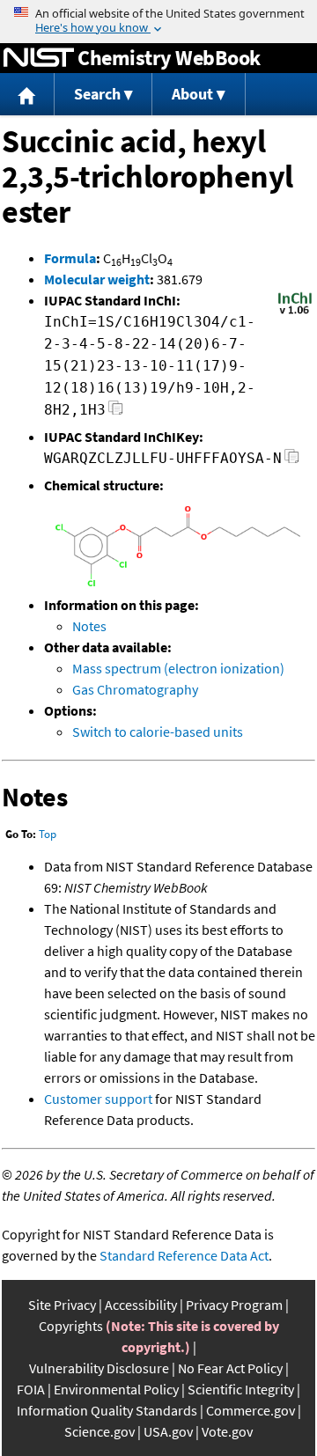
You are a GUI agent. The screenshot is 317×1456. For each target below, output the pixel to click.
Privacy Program (234, 1304)
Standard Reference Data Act (184, 1255)
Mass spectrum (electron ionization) (178, 668)
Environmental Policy (116, 1389)
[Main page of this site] (27, 94)
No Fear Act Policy (230, 1368)
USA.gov (168, 1431)
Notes (89, 626)
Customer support (98, 1098)
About (192, 94)
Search (97, 94)
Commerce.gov (250, 1410)
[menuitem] (27, 94)
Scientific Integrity (241, 1389)
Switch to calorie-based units (157, 731)
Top (47, 834)
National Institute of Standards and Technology (39, 58)
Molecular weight (97, 279)
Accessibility (141, 1304)
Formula (70, 258)
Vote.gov (227, 1431)
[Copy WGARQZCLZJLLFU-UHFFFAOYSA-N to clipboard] (291, 460)
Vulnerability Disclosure (99, 1368)
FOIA (31, 1389)
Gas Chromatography (135, 689)
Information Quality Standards (107, 1410)
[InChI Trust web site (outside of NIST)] (295, 312)
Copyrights (71, 1326)
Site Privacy (62, 1304)
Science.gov (99, 1431)
